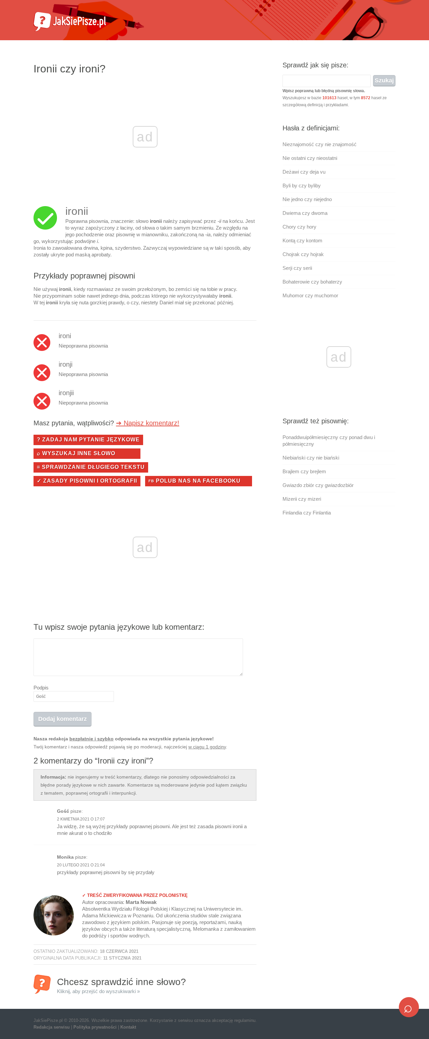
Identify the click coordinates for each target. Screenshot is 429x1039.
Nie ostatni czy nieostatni (310, 158)
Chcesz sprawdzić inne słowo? (121, 985)
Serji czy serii (297, 268)
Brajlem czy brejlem (304, 471)
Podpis (41, 687)
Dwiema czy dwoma (305, 213)
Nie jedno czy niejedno (307, 199)
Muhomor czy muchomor (310, 295)
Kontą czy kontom (302, 240)
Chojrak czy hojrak (303, 254)
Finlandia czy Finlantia (307, 512)
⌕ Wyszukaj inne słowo (76, 453)
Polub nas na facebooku (194, 481)
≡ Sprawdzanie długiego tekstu (91, 467)
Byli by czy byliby (302, 185)
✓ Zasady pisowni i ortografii (87, 481)
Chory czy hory (299, 227)
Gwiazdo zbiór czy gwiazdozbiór (318, 485)
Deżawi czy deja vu (304, 172)
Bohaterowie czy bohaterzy (312, 282)
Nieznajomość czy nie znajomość (320, 144)
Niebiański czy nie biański (311, 458)
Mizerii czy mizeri (302, 499)
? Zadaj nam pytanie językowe (88, 439)
